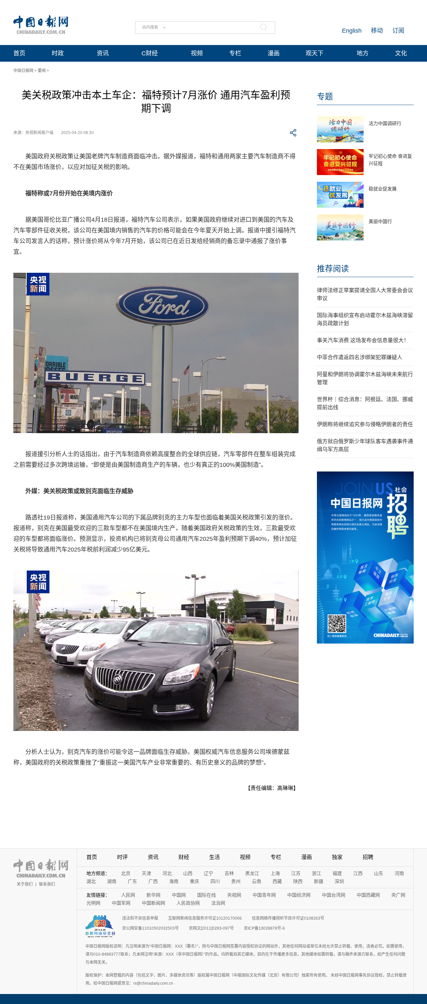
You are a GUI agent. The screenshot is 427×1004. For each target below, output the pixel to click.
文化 (401, 53)
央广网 (398, 895)
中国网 (179, 895)
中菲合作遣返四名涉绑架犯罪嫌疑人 (359, 357)
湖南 (111, 881)
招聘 (368, 857)
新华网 (153, 895)
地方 (363, 53)
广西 (153, 881)
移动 (377, 30)
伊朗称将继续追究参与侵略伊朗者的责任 (365, 424)
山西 (187, 873)
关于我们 (25, 884)
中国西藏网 (368, 895)
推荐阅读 (333, 268)
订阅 (398, 30)
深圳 (339, 881)
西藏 (277, 881)
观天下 (315, 53)
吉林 (229, 873)
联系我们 (47, 884)
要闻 (42, 70)
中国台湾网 (333, 895)
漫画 (274, 53)
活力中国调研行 (385, 123)
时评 (122, 857)
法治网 (218, 903)
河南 (399, 873)
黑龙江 (252, 873)
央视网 (234, 895)
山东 (378, 873)
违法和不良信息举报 (140, 918)
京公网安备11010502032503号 (150, 928)
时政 (58, 53)
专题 (325, 96)
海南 (173, 881)
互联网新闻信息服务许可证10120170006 (205, 918)
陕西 (298, 881)
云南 (256, 881)
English (352, 30)
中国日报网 (23, 70)
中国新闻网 (153, 903)
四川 (215, 881)
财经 (183, 857)
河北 (167, 873)
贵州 (236, 881)
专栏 (235, 53)
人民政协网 (188, 903)
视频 (197, 53)
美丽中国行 (380, 221)
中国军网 (121, 903)
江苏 (296, 873)
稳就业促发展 (383, 188)
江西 (358, 873)
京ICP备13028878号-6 (264, 928)
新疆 (318, 881)
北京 (125, 873)
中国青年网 (264, 895)
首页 (19, 53)
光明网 (93, 903)
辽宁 (208, 873)
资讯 (103, 53)
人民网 (128, 895)
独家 (337, 857)
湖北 (91, 881)
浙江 (316, 873)
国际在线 (206, 895)
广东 (132, 881)
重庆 (194, 881)
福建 (337, 873)
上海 (275, 873)
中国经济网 (299, 895)
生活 (214, 857)
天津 (146, 873)
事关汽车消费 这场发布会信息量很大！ (363, 340)
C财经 (149, 53)
